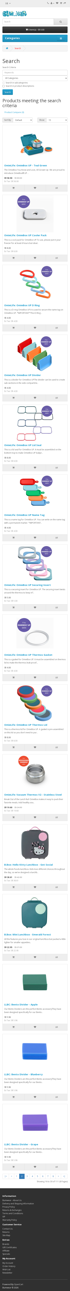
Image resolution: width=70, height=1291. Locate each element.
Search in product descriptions (20, 86)
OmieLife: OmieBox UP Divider (22, 375)
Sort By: (7, 120)
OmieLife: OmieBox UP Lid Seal (22, 445)
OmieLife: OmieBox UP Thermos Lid (25, 724)
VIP (3, 1216)
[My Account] (52, 3)
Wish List (6, 1269)
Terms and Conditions (12, 1213)
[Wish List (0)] (57, 3)
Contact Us (7, 1228)
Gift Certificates (9, 1247)
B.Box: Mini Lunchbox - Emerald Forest (27, 934)
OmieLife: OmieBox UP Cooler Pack (25, 235)
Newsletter (7, 1272)
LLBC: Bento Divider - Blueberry (23, 1074)
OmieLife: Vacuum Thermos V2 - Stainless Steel (33, 794)
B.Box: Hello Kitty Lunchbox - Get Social (28, 864)
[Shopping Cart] (61, 3)
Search (18, 48)
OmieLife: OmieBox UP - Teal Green (25, 165)
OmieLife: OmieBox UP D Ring (22, 305)
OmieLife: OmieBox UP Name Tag (24, 515)
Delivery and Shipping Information (18, 1203)
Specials (6, 1254)
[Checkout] (65, 3)
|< (6, 1176)
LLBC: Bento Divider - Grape (21, 1144)
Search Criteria (9, 67)
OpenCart (18, 1284)
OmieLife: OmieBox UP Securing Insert (27, 585)
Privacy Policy (8, 1206)
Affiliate (5, 1250)
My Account (7, 1263)
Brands (5, 1244)
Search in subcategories (17, 82)
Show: (42, 120)
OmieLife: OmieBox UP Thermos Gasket (28, 654)
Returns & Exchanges (11, 1210)
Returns (5, 1232)
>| (64, 1176)
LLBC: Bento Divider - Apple (21, 1004)
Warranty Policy (9, 1220)
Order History (8, 1266)
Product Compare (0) (14, 112)
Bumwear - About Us (11, 1200)
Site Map (6, 1235)
